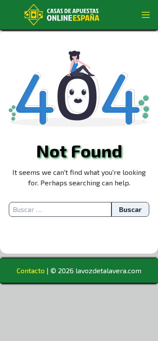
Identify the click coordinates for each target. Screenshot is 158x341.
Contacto (31, 270)
